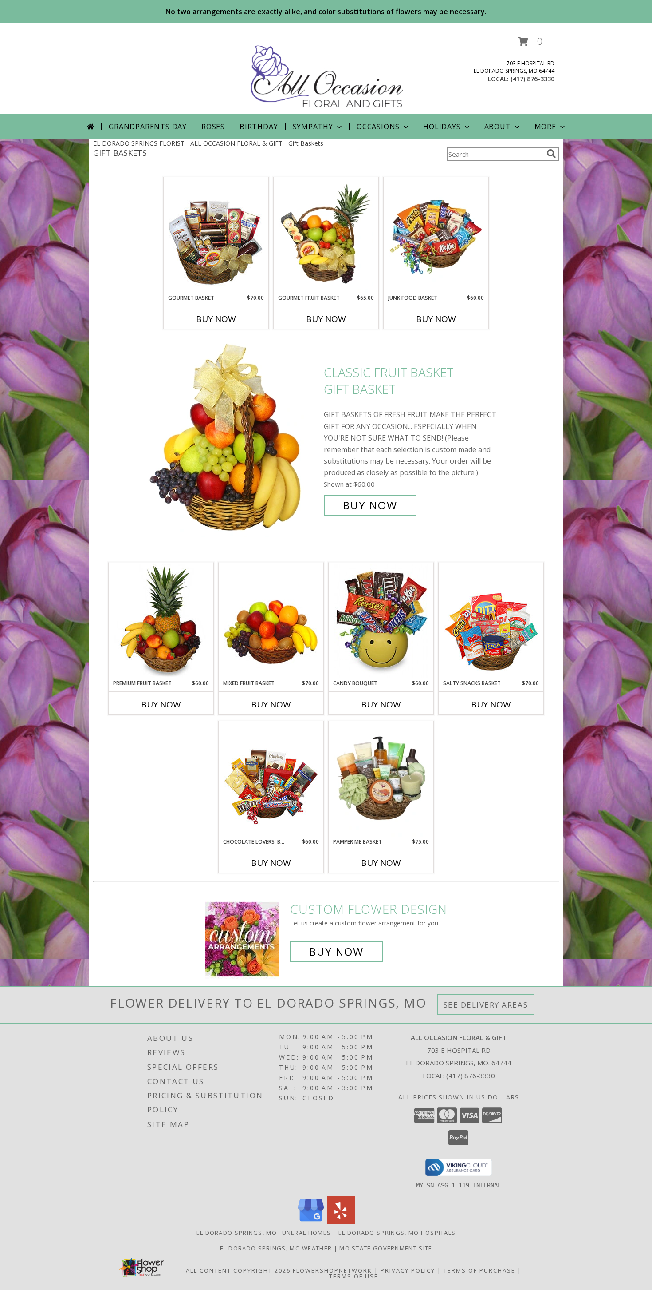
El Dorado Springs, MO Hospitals (397, 1233)
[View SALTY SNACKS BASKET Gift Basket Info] (491, 621)
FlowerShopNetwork (332, 1270)
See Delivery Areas (486, 1005)
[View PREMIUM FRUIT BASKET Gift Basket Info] (161, 621)
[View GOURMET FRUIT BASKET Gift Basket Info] (326, 236)
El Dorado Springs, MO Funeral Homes (263, 1233)
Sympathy (313, 126)
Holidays (441, 126)
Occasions (378, 126)
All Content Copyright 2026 (238, 1270)
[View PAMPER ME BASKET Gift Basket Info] (381, 780)
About (497, 126)
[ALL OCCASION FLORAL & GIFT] (326, 73)
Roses (213, 126)
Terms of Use (353, 1276)
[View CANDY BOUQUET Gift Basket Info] (381, 621)
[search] (551, 154)
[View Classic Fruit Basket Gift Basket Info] (232, 439)
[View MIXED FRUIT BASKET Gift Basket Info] (271, 621)
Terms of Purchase (479, 1270)
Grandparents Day (148, 126)
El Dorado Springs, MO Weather (276, 1248)
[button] (530, 41)
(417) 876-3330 (532, 79)
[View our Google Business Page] (311, 1222)
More (545, 126)
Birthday (259, 126)
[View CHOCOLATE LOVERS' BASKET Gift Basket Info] (271, 780)
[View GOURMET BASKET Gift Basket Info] (216, 236)
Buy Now (216, 319)
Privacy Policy (408, 1270)
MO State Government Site (385, 1248)
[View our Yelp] (341, 1222)
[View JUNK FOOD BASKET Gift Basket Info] (436, 236)
